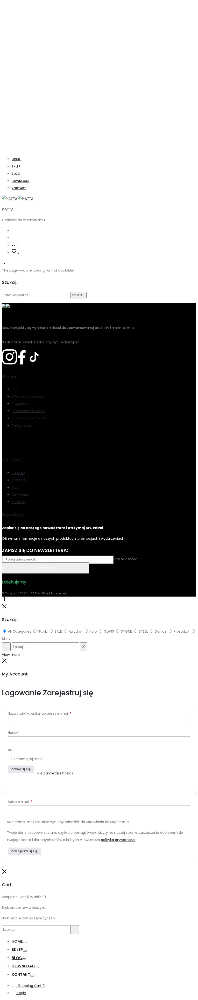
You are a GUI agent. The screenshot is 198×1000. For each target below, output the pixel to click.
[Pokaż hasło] (10, 750)
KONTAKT (19, 188)
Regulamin (20, 403)
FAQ (15, 389)
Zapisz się (46, 568)
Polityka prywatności (29, 418)
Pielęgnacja (21, 425)
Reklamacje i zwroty (28, 411)
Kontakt (18, 502)
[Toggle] (25, 942)
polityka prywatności (118, 839)
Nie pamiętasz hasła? (55, 773)
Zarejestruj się (24, 851)
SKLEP (16, 166)
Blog (16, 174)
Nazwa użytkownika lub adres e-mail (39, 713)
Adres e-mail (20, 801)
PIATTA (7, 209)
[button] (9, 990)
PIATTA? (18, 472)
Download (20, 181)
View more (11, 654)
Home (16, 159)
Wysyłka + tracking (27, 396)
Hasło (14, 732)
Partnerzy (20, 480)
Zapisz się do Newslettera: (35, 550)
